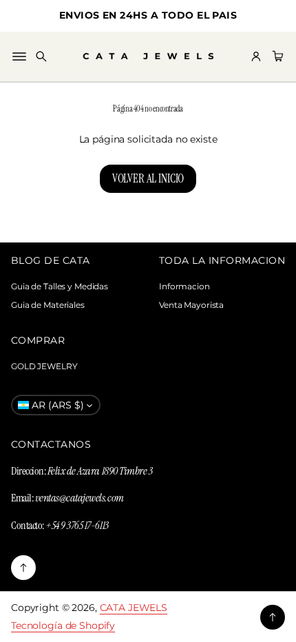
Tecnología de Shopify (63, 625)
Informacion (184, 286)
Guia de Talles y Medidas (59, 286)
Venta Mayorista (191, 305)
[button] (41, 56)
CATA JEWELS (134, 607)
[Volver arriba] (23, 567)
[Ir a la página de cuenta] (256, 56)
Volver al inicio (148, 179)
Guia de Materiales (48, 305)
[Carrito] (276, 56)
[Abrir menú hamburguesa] (19, 56)
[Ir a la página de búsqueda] (41, 56)
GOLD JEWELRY (44, 366)
